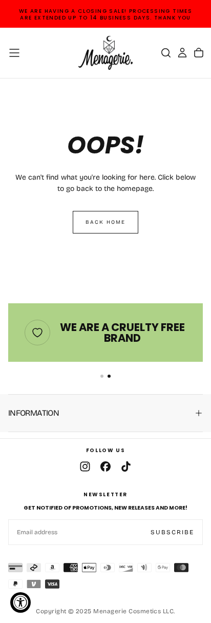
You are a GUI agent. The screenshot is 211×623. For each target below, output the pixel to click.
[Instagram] (85, 466)
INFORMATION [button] (33, 413)
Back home (105, 222)
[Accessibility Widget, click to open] (20, 602)
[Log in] (182, 53)
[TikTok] (126, 466)
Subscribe (172, 532)
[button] (14, 53)
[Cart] (199, 53)
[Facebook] (105, 466)
